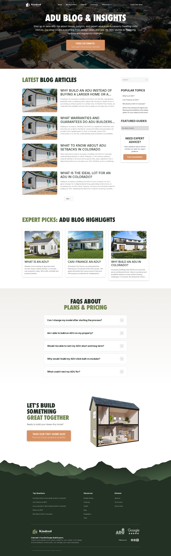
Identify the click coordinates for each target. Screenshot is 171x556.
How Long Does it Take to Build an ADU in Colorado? (49, 506)
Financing (94, 5)
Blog (85, 510)
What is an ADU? (128, 96)
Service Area (119, 506)
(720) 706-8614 (136, 5)
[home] (33, 5)
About (60, 5)
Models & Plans (71, 5)
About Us (117, 498)
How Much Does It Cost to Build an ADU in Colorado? (49, 498)
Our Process (118, 502)
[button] (106, 4)
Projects (83, 5)
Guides (86, 506)
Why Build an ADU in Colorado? (134, 104)
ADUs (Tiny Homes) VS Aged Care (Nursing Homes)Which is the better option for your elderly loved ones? (135, 110)
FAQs (85, 518)
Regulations (87, 514)
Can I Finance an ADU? (131, 100)
